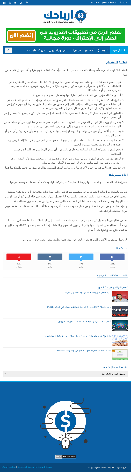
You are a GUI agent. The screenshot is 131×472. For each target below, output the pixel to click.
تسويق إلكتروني (58, 50)
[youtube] (10, 3)
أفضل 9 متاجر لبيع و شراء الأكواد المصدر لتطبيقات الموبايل (84, 321)
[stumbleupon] (21, 3)
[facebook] (4, 3)
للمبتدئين (103, 50)
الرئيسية (123, 3)
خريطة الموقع (109, 3)
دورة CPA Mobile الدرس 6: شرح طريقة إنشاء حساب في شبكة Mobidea (79, 307)
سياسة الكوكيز (8, 467)
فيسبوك (76, 50)
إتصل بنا (95, 3)
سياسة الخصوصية (25, 467)
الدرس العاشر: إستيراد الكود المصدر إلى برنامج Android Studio (83, 351)
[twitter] (15, 3)
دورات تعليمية (37, 50)
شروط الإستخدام (44, 467)
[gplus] (27, 3)
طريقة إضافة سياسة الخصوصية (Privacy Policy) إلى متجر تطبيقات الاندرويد (77, 336)
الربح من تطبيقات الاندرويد (32, 57)
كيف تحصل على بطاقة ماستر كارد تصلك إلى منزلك (88, 292)
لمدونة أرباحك (94, 467)
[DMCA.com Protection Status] (65, 458)
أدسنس (89, 50)
